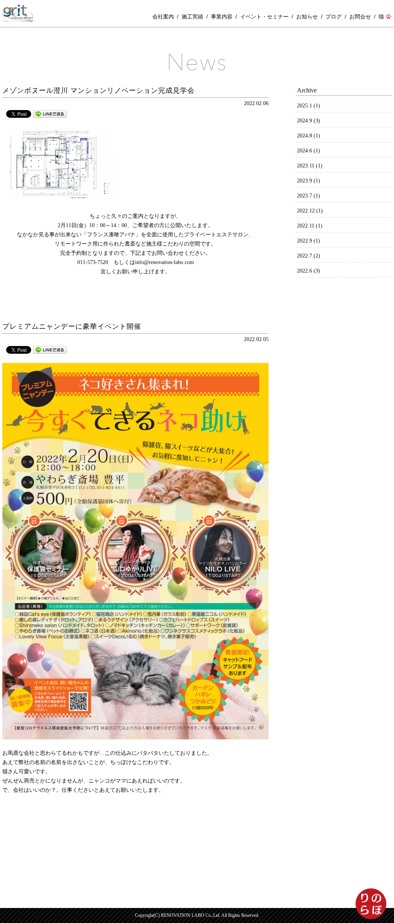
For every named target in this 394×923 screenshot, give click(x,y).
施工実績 (192, 16)
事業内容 (221, 16)
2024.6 (308, 151)
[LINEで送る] (50, 113)
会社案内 (163, 16)
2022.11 (309, 226)
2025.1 (308, 106)
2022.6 (308, 271)
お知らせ (307, 16)
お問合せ (360, 16)
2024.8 (308, 136)
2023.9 (308, 181)
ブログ (334, 16)
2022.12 (310, 211)
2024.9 (308, 121)
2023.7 (308, 196)
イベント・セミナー (264, 16)
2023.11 (309, 166)
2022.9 (308, 241)
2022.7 (308, 256)
